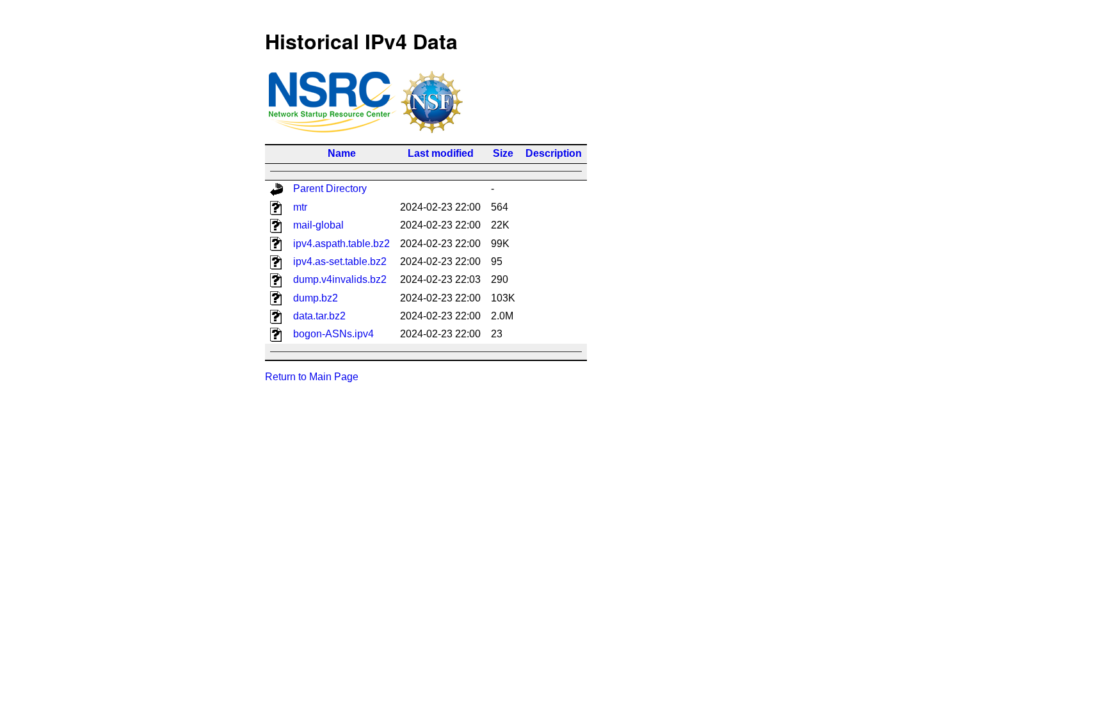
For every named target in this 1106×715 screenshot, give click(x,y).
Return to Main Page (311, 376)
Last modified (441, 153)
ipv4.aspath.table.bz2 (341, 243)
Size (503, 153)
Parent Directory (330, 188)
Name (342, 153)
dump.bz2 (315, 298)
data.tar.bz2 (319, 315)
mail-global (318, 225)
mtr (300, 207)
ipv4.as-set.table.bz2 (340, 261)
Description (553, 153)
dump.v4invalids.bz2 (340, 279)
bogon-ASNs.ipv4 (333, 333)
